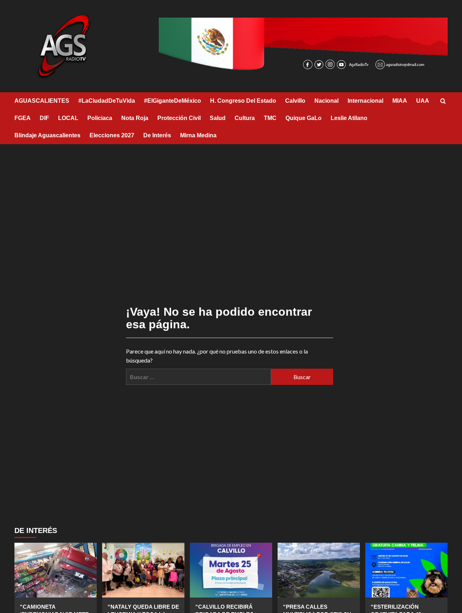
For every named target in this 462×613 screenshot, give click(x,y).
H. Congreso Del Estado (243, 101)
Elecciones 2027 (112, 135)
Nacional (326, 101)
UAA (422, 101)
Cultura (245, 118)
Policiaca (99, 118)
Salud (218, 118)
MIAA (399, 101)
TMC (270, 118)
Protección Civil (179, 118)
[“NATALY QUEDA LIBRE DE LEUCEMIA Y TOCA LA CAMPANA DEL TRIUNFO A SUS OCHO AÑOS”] (143, 570)
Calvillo (295, 101)
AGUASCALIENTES (41, 101)
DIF (44, 118)
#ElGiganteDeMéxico (172, 101)
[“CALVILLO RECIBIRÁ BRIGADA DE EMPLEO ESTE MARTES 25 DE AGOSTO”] (231, 570)
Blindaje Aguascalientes (47, 135)
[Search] (443, 101)
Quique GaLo (304, 118)
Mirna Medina (198, 135)
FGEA (22, 118)
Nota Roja (134, 118)
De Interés (157, 135)
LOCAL (68, 118)
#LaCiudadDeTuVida (106, 101)
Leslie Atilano (349, 118)
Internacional (365, 101)
